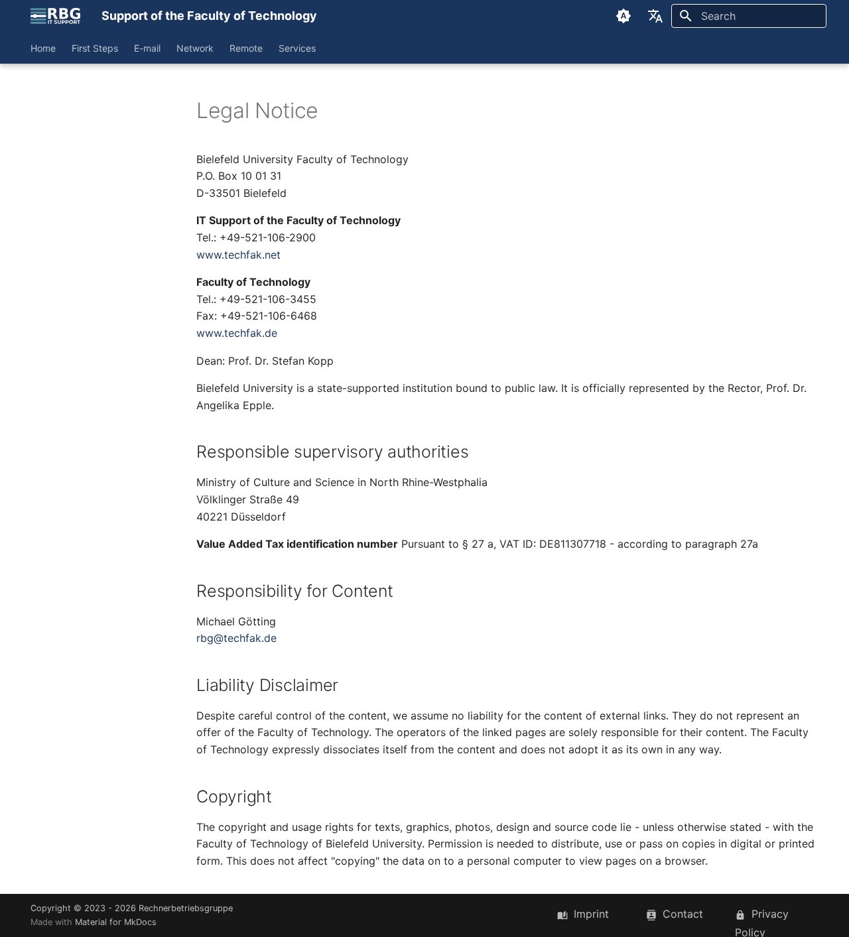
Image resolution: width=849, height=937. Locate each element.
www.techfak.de (236, 333)
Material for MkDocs (116, 922)
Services (297, 48)
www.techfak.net (238, 254)
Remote (246, 48)
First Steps (95, 48)
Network (195, 48)
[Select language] (655, 16)
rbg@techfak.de (236, 638)
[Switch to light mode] (623, 16)
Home (43, 48)
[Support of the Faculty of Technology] (55, 16)
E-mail (147, 48)
